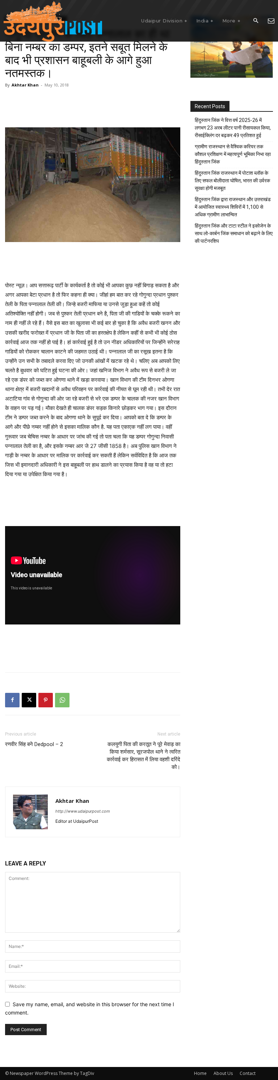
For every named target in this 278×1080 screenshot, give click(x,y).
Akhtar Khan (25, 85)
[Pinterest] (45, 700)
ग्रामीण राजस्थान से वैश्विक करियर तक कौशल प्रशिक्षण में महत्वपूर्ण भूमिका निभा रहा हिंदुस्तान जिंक (233, 154)
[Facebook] (12, 700)
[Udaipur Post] (53, 21)
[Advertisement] (92, 107)
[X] (29, 700)
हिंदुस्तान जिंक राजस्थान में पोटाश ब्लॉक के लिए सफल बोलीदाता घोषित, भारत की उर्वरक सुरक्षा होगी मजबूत (232, 180)
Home (200, 1073)
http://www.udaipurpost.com (82, 811)
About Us (223, 1073)
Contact (248, 1073)
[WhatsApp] (62, 700)
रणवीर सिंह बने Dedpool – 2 (34, 744)
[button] (255, 20)
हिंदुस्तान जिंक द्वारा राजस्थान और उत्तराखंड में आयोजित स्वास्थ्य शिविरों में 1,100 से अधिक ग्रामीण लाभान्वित (233, 206)
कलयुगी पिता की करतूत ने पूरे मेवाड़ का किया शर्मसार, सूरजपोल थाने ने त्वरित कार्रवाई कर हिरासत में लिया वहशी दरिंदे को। (143, 755)
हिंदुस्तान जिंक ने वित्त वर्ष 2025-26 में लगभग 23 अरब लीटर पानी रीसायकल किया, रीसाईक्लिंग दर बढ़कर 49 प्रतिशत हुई (233, 127)
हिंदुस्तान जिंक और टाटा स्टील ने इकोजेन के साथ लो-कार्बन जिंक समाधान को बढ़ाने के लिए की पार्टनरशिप (234, 233)
